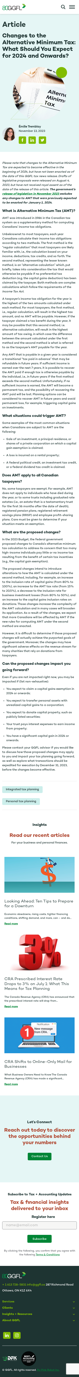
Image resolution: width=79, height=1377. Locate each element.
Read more (11, 923)
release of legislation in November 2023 (31, 194)
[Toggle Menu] (72, 7)
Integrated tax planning (22, 789)
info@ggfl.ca (36, 1284)
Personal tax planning (21, 801)
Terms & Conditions (48, 1254)
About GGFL (11, 1320)
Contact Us (39, 1156)
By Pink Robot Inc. (48, 1370)
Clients (7, 1308)
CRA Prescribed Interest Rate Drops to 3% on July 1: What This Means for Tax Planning (36, 984)
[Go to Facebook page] (17, 1335)
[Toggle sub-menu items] (74, 1302)
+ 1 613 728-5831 (14, 1284)
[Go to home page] (14, 1275)
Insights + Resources (17, 1314)
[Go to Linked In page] (6, 1335)
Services (8, 1301)
